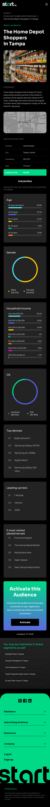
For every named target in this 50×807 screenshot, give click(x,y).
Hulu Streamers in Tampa (15, 667)
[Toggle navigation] (46, 4)
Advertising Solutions (16, 722)
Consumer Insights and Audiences (19, 16)
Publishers (10, 711)
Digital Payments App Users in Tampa (20, 674)
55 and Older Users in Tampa (16, 681)
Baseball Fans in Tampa (14, 654)
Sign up (8, 759)
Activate (25, 622)
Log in (8, 754)
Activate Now (25, 181)
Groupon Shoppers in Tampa (16, 661)
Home (6, 13)
